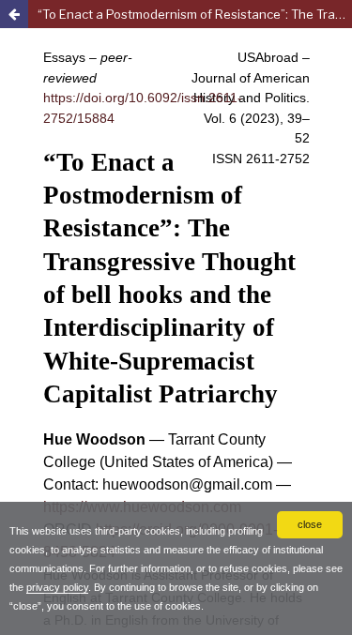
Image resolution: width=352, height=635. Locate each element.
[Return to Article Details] (14, 14)
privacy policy (57, 587)
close (310, 524)
